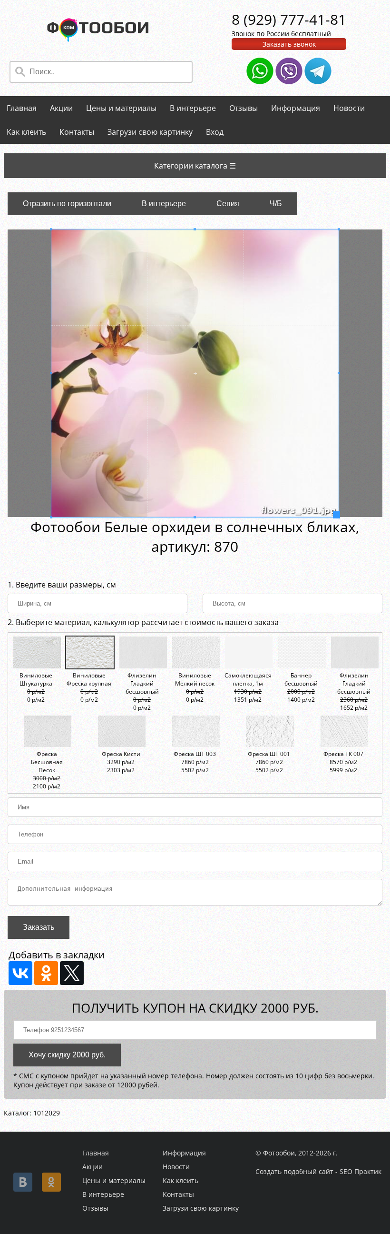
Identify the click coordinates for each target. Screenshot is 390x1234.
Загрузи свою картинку (150, 132)
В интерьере (193, 108)
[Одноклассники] (46, 973)
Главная (22, 108)
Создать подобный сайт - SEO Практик (318, 1171)
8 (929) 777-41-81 (289, 19)
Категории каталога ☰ (195, 165)
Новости (349, 108)
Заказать (38, 927)
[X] (72, 973)
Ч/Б (276, 203)
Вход (215, 132)
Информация (295, 108)
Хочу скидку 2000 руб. (67, 1055)
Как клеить (26, 132)
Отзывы (243, 108)
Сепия (227, 203)
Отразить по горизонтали (67, 203)
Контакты (76, 132)
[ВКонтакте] (20, 973)
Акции (61, 108)
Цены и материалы (121, 108)
